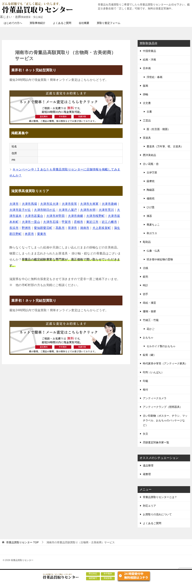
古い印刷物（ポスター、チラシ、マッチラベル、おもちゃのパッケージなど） (165, 420)
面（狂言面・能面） (158, 129)
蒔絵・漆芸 (149, 302)
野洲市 (26, 227)
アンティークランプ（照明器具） (162, 406)
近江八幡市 (109, 221)
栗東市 (41, 233)
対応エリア (149, 505)
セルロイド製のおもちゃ (161, 346)
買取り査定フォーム (108, 22)
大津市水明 (87, 209)
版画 (145, 85)
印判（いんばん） (153, 372)
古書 (149, 111)
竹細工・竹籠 (151, 320)
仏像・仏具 (153, 250)
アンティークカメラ (154, 398)
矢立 (145, 433)
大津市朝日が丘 (45, 209)
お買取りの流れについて (157, 514)
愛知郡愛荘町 (43, 227)
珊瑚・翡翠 (149, 311)
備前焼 (150, 198)
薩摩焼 (150, 181)
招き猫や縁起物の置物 (160, 259)
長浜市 (14, 227)
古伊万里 (152, 172)
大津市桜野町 (95, 215)
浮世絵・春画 (154, 77)
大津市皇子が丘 (20, 209)
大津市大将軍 (89, 203)
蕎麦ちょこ (153, 224)
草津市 (72, 227)
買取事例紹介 (37, 22)
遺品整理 (148, 465)
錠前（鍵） (149, 354)
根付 (145, 389)
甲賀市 (66, 221)
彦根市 (78, 221)
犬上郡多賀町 (101, 227)
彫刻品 (147, 241)
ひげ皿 (150, 207)
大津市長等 (69, 203)
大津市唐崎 (109, 203)
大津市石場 (50, 221)
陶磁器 (150, 189)
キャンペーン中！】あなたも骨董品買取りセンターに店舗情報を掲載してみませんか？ (64, 172)
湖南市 (84, 227)
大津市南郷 (75, 215)
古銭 (145, 267)
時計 (145, 285)
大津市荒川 (106, 209)
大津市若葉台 (34, 215)
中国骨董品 (149, 50)
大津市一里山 (31, 221)
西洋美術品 (149, 155)
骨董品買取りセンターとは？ (160, 497)
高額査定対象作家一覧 (156, 442)
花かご (150, 328)
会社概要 (84, 22)
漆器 (149, 215)
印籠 (145, 380)
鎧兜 (145, 276)
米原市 (29, 233)
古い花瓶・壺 (151, 163)
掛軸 (145, 94)
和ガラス (152, 233)
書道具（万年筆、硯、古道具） (165, 146)
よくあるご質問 (62, 22)
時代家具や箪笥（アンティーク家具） (165, 363)
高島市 (60, 227)
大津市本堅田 (55, 215)
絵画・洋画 (149, 59)
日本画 (147, 68)
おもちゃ (148, 337)
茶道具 (147, 137)
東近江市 (92, 221)
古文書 (147, 102)
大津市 (14, 203)
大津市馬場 (29, 203)
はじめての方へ (13, 22)
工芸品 (147, 120)
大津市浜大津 (49, 203)
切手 (145, 294)
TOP (22, 542)
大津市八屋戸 (67, 209)
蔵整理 (147, 474)
